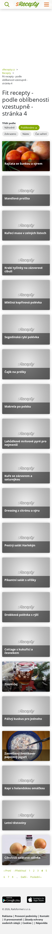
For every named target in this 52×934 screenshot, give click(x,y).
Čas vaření (41, 134)
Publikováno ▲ (29, 127)
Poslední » (35, 877)
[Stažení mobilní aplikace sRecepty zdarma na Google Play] (11, 899)
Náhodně (9, 127)
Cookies (27, 923)
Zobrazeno (10, 134)
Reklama (7, 916)
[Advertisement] (26, 36)
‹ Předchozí (20, 870)
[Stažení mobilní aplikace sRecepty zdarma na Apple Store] (36, 899)
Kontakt (44, 916)
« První (7, 870)
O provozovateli (13, 919)
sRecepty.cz (8, 69)
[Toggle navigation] (46, 4)
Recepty (6, 73)
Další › (24, 877)
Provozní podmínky (26, 916)
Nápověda (42, 923)
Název (26, 134)
